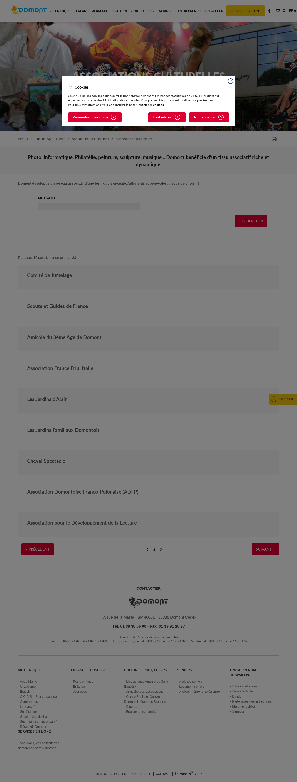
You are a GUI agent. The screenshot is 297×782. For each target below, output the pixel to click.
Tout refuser (163, 117)
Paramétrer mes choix (90, 117)
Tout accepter (204, 117)
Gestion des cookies (150, 104)
